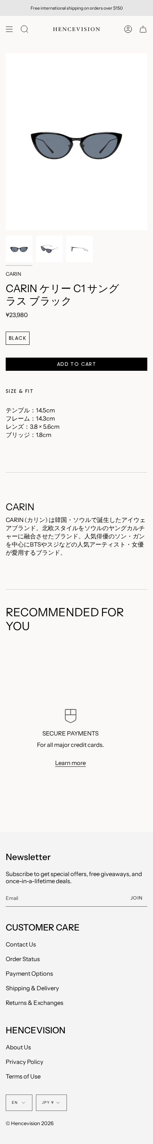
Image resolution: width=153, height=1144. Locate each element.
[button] (24, 29)
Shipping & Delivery (32, 988)
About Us (18, 1047)
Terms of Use (23, 1076)
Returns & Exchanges (34, 1002)
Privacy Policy (24, 1061)
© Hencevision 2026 (30, 1123)
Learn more (70, 762)
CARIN (13, 274)
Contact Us (21, 944)
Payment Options (29, 973)
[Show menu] (9, 29)
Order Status (23, 959)
